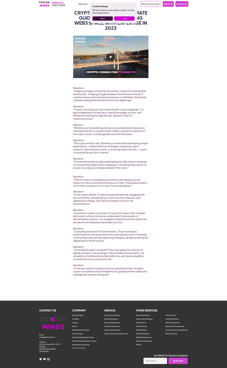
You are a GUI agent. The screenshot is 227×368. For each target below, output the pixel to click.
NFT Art (138, 345)
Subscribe (178, 361)
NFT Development (142, 334)
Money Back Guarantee (81, 345)
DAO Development (173, 323)
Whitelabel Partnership (80, 330)
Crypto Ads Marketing (144, 319)
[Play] (110, 57)
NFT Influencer (171, 315)
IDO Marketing (141, 330)
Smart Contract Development (177, 330)
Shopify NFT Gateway (112, 330)
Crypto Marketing (172, 319)
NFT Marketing (141, 326)
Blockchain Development (175, 326)
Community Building (112, 315)
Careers (75, 323)
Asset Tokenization (111, 319)
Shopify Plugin (77, 334)
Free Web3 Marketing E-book (83, 337)
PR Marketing (141, 323)
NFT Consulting (171, 334)
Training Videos (77, 315)
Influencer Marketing (143, 341)
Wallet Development (143, 337)
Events (74, 326)
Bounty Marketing (142, 315)
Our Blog (75, 319)
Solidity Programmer (112, 326)
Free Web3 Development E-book (84, 341)
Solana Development (112, 323)
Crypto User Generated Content (116, 334)
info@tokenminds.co (47, 337)
